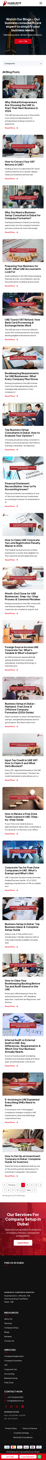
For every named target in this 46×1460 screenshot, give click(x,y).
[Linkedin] (23, 1406)
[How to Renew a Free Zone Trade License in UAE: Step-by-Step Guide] (23, 798)
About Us (8, 1319)
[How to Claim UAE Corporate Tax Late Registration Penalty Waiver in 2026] (23, 524)
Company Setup (11, 1327)
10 (17, 1190)
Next (29, 1190)
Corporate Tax (10, 1369)
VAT (6, 1365)
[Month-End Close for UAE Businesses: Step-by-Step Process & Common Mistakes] (23, 578)
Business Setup (11, 1378)
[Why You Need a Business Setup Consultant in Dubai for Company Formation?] (23, 196)
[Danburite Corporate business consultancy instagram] (11, 1406)
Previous (11, 1185)
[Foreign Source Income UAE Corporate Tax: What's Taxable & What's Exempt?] (23, 631)
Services (8, 1323)
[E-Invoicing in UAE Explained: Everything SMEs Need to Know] (23, 1084)
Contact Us (9, 1341)
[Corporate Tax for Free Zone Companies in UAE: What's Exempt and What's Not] (23, 852)
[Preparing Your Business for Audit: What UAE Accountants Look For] (23, 250)
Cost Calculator (28, 1457)
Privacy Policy (11, 1428)
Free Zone (8, 1382)
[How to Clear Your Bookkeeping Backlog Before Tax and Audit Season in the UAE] (23, 965)
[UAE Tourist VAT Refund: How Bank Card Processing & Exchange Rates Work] (23, 304)
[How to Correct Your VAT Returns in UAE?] (23, 146)
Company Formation (13, 1360)
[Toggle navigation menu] (41, 3)
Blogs (6, 1332)
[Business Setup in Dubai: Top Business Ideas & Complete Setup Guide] (23, 908)
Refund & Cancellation (23, 1437)
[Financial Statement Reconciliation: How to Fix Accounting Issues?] (23, 467)
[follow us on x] (17, 1406)
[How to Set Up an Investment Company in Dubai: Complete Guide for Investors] (23, 1140)
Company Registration (14, 1356)
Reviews (8, 1336)
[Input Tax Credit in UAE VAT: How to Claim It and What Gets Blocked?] (23, 744)
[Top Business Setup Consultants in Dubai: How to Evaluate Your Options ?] (23, 414)
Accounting (9, 1373)
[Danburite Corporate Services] (12, 3)
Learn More (23, 1242)
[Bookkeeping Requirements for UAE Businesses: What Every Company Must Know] (23, 357)
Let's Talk (23, 41)
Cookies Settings (21, 1433)
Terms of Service (29, 1428)
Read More (10, 128)
